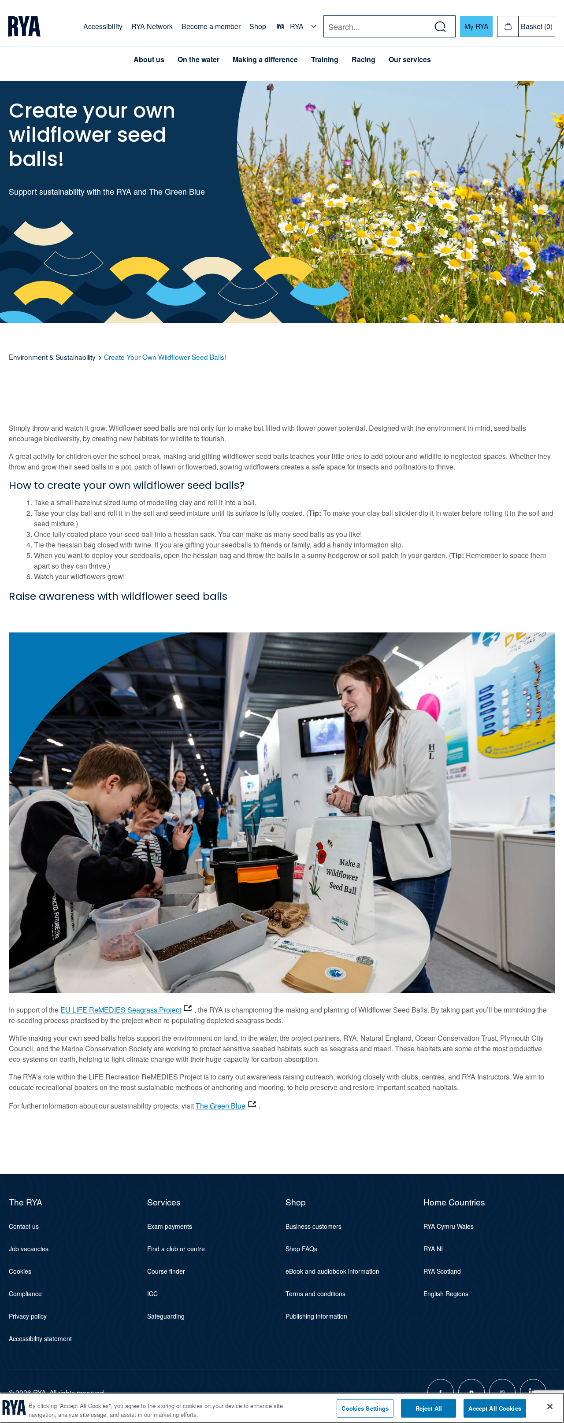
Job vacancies (28, 1248)
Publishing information (316, 1316)
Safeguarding (166, 1316)
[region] (282, 1408)
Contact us (24, 1226)
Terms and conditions (315, 1293)
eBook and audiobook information (332, 1271)
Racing (363, 59)
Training (324, 59)
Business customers (313, 1226)
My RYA (476, 26)
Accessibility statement (40, 1338)
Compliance (25, 1293)
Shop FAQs (301, 1248)
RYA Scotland (442, 1271)
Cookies (20, 1271)
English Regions (445, 1293)
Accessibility (102, 26)
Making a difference (265, 59)
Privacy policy (28, 1316)
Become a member (211, 26)
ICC (152, 1293)
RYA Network (152, 26)
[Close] (550, 1406)
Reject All (429, 1408)
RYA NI (433, 1248)
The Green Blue (220, 1106)
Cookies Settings (365, 1408)
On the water (198, 59)
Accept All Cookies (494, 1408)
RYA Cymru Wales (448, 1226)
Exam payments (169, 1226)
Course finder (166, 1271)
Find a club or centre (176, 1248)
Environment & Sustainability (52, 357)
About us (149, 59)
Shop (257, 26)
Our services (410, 59)
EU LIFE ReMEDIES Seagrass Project (120, 1010)
